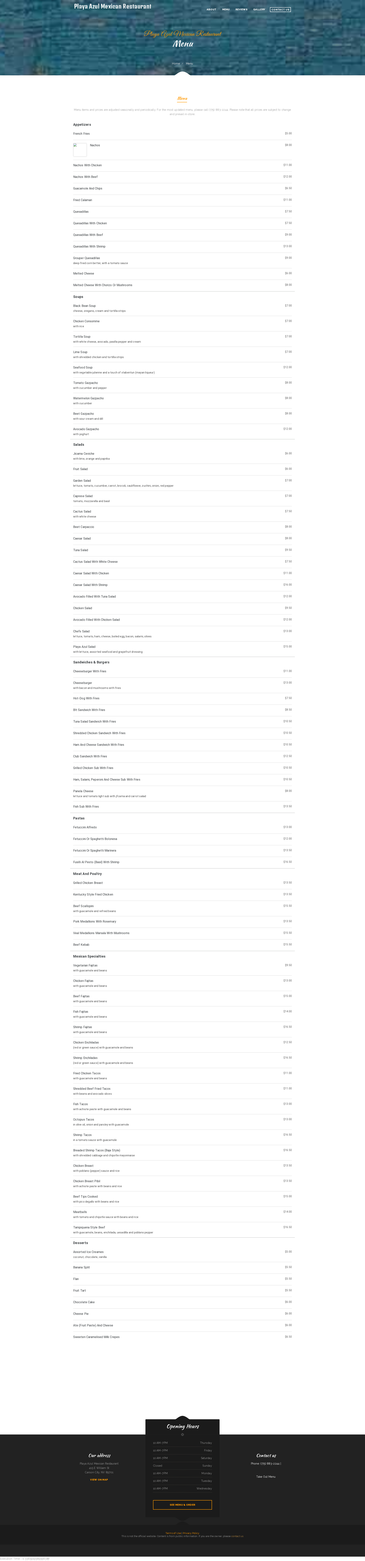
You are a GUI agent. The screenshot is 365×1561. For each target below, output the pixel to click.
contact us (237, 1536)
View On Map (99, 1479)
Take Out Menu (265, 1476)
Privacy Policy (191, 1533)
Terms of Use (173, 1533)
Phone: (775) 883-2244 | (266, 1463)
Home (176, 63)
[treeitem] (182, 205)
